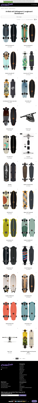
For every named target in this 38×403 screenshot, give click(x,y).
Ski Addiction (21, 376)
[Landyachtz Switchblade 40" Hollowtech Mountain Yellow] (28, 338)
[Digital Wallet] (21, 401)
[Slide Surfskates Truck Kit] (28, 144)
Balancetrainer (21, 369)
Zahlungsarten (21, 386)
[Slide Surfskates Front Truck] (28, 116)
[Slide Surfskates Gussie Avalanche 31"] (28, 32)
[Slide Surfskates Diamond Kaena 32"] (10, 311)
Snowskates (21, 377)
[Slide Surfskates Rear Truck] (10, 338)
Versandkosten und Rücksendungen (25, 387)
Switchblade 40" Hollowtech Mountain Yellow (28, 352)
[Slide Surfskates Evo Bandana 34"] (28, 283)
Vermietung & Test (22, 380)
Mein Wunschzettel (4, 387)
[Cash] (9, 401)
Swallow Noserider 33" (9, 73)
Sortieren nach (23, 19)
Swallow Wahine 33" (10, 295)
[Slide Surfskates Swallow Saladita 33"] (28, 227)
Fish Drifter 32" (28, 101)
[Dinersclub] (18, 401)
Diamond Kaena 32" (10, 323)
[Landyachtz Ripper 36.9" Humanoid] (28, 199)
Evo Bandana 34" (28, 295)
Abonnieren (23, 395)
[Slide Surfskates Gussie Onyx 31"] (10, 255)
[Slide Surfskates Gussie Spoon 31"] (10, 227)
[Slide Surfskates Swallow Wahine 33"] (10, 283)
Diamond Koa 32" (9, 128)
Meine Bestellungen (4, 384)
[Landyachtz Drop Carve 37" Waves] (28, 60)
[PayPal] (23, 401)
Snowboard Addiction (23, 374)
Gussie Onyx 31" (9, 268)
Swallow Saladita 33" (28, 240)
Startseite (2, 8)
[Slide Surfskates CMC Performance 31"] (10, 32)
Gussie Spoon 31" (9, 240)
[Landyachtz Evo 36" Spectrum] (28, 255)
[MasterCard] (14, 401)
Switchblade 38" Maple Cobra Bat (10, 101)
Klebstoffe (21, 372)
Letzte (20, 358)
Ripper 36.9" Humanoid (28, 212)
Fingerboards (21, 370)
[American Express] (17, 401)
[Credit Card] (12, 401)
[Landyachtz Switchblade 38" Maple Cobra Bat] (10, 88)
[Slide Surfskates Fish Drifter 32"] (28, 88)
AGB (20, 384)
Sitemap (20, 390)
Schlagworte (6, 8)
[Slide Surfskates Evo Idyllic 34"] (10, 144)
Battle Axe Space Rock (28, 184)
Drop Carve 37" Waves (28, 73)
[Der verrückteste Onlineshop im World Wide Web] (7, 4)
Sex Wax (20, 373)
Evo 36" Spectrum (28, 268)
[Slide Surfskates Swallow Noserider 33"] (10, 60)
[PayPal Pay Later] (24, 401)
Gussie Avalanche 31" (28, 45)
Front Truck (28, 128)
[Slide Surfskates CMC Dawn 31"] (10, 199)
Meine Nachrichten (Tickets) (6, 386)
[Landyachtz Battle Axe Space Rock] (28, 172)
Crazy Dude (21, 365)
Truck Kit (28, 156)
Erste (17, 358)
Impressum (21, 383)
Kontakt (20, 388)
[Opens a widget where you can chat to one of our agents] (34, 401)
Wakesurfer (21, 368)
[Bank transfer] (11, 401)
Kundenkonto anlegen (5, 383)
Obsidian (9, 184)
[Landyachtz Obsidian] (10, 172)
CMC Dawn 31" (10, 212)
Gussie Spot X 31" (28, 323)
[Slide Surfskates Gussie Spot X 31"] (28, 311)
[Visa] (15, 401)
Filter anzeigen (19, 16)
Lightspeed (25, 400)
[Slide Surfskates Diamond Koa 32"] (10, 116)
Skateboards (21, 366)
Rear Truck (10, 351)
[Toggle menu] (36, 5)
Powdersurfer (21, 378)
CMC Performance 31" (9, 45)
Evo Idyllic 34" (10, 156)
